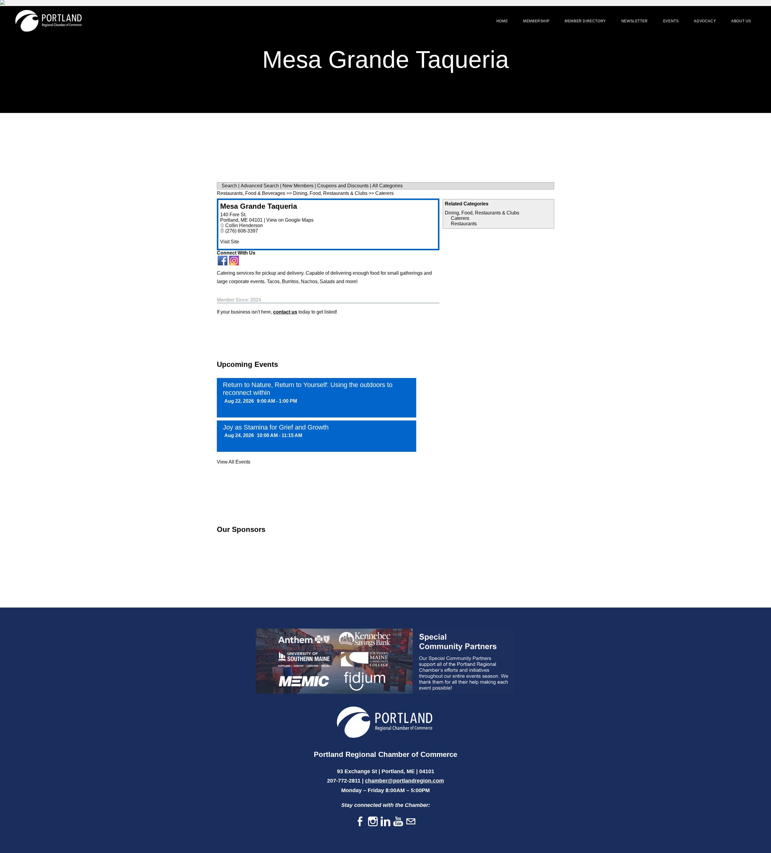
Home (502, 21)
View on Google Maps (290, 220)
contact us (285, 311)
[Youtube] (398, 821)
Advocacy (705, 21)
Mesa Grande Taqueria (258, 206)
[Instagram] (373, 821)
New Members (298, 185)
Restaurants (464, 223)
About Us (741, 21)
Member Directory (585, 21)
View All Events (233, 461)
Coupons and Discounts (343, 185)
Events (671, 21)
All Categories (387, 185)
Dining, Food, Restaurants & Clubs (482, 212)
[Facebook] (360, 821)
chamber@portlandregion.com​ (404, 781)
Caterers (460, 218)
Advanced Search (260, 185)
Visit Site (229, 241)
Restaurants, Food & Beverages (251, 193)
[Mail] (411, 821)
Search (229, 185)
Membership (536, 21)
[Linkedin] (385, 821)
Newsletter (634, 21)
